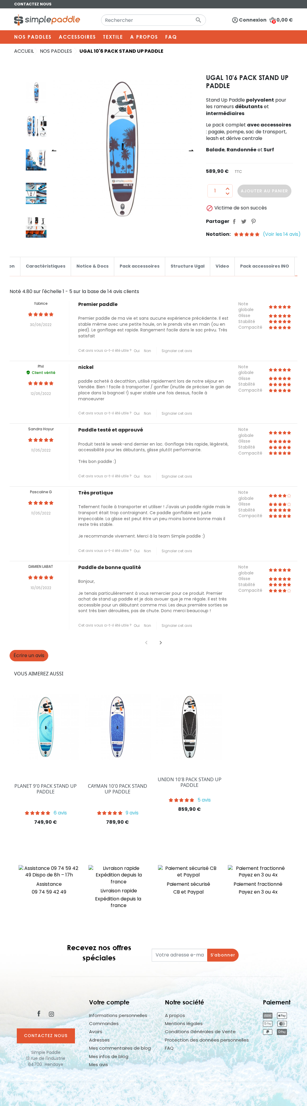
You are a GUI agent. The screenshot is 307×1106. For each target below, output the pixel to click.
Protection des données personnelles (207, 1040)
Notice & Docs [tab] (92, 266)
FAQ (169, 1048)
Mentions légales (184, 1023)
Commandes (104, 1023)
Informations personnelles (118, 1015)
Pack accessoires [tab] (139, 266)
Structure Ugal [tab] (187, 266)
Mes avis (98, 1064)
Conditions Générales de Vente (200, 1031)
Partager (234, 221)
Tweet (244, 221)
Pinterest (253, 221)
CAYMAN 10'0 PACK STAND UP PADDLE (117, 789)
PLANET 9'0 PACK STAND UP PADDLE (45, 789)
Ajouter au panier (264, 191)
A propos (175, 1015)
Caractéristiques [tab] (45, 266)
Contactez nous (33, 4)
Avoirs (95, 1031)
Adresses (99, 1040)
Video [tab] (222, 266)
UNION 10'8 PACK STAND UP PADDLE (190, 782)
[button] (161, 643)
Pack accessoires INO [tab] (264, 266)
